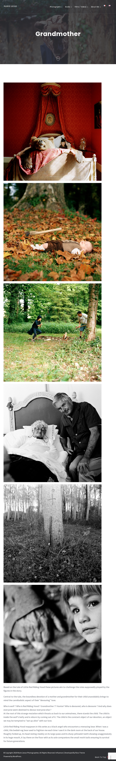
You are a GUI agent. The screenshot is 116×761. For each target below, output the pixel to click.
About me (95, 7)
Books (67, 7)
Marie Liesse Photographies (28, 753)
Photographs (55, 7)
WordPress (17, 756)
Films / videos (80, 7)
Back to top (100, 757)
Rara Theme (80, 753)
